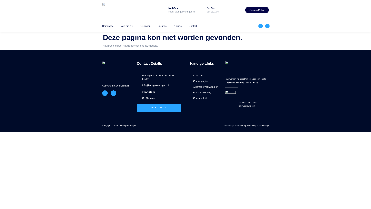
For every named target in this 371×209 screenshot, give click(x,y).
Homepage (108, 26)
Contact (193, 26)
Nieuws (178, 26)
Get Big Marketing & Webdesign (254, 125)
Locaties (162, 26)
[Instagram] (267, 26)
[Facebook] (260, 26)
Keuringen (145, 26)
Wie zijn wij (127, 26)
